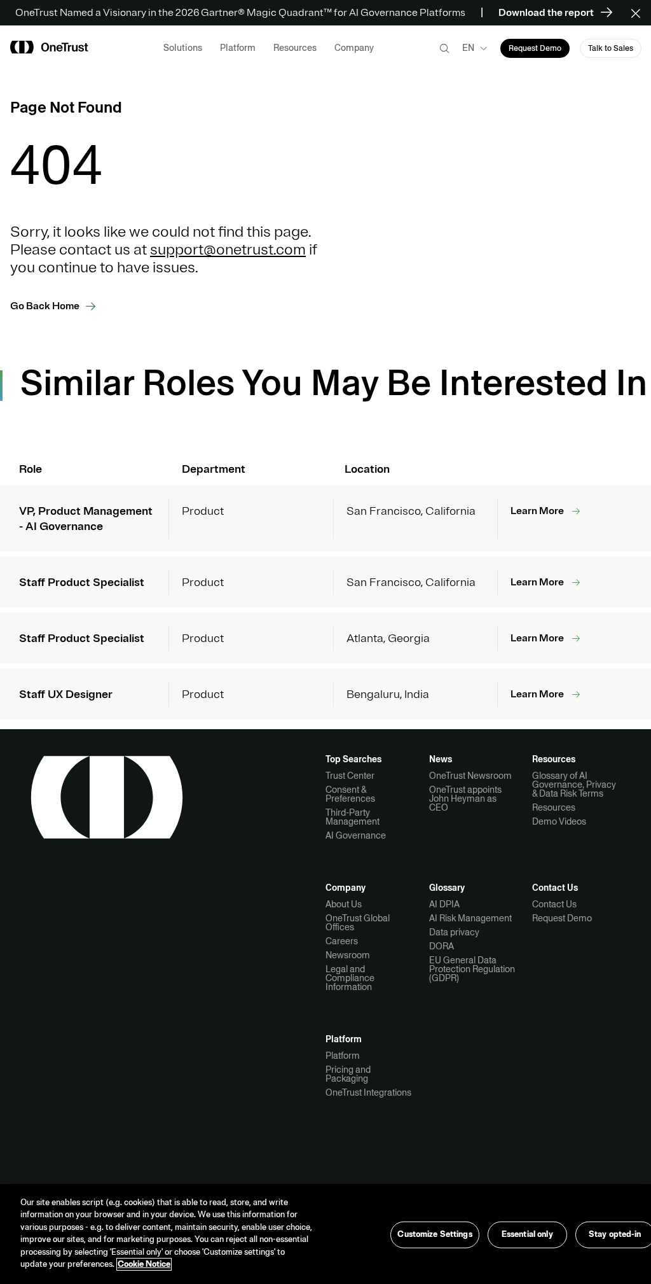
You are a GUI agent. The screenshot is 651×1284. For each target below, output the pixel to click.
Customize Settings (434, 1234)
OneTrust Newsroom (470, 775)
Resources (553, 807)
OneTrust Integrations (368, 1092)
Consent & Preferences (350, 794)
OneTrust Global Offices (358, 923)
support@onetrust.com (228, 249)
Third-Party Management (353, 817)
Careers (342, 941)
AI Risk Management (470, 918)
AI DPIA (444, 904)
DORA (441, 946)
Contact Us (554, 904)
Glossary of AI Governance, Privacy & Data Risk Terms (574, 784)
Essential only (527, 1234)
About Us (344, 904)
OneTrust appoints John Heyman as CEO (465, 798)
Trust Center (350, 775)
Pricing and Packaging (348, 1074)
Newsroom (348, 955)
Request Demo (562, 918)
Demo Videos (559, 821)
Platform (343, 1055)
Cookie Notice (144, 1264)
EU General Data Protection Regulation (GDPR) (472, 969)
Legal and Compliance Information (350, 978)
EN (468, 47)
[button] (640, 12)
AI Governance (356, 835)
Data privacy (454, 932)
